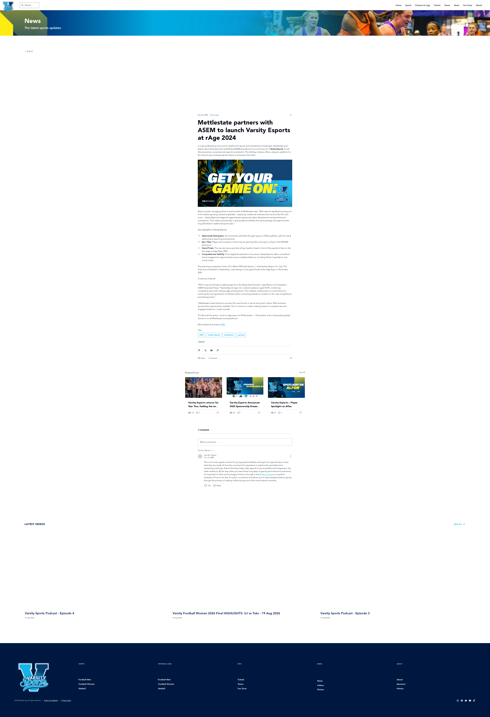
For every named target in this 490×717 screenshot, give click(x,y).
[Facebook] (462, 700)
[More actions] (290, 115)
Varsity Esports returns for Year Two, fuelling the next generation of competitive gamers (203, 404)
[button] (408, 5)
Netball (82, 688)
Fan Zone (242, 688)
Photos (320, 689)
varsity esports (214, 335)
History (400, 688)
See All (302, 372)
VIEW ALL (458, 524)
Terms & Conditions (51, 700)
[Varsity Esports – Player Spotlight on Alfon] (286, 387)
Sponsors (401, 684)
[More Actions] (290, 456)
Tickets (241, 679)
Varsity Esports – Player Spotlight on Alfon (284, 404)
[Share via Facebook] (199, 350)
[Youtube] (470, 700)
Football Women (87, 684)
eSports (201, 341)
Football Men (84, 679)
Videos (320, 685)
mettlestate (229, 335)
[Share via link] (218, 350)
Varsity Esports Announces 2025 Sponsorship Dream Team (245, 404)
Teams (240, 684)
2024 (201, 335)
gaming (241, 335)
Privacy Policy (66, 700)
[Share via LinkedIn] (211, 350)
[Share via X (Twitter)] (205, 350)
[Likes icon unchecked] (205, 485)
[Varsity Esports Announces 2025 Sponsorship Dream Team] (245, 387)
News (320, 681)
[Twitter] (466, 700)
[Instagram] (457, 700)
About (400, 679)
